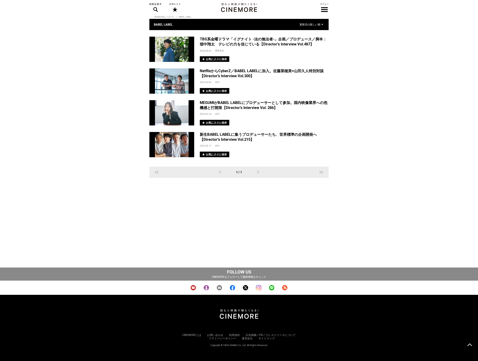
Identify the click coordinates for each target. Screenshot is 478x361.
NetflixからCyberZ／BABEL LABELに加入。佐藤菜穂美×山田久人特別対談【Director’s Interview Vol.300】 (262, 73)
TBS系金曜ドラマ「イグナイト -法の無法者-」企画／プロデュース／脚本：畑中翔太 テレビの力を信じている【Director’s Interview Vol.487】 (263, 41)
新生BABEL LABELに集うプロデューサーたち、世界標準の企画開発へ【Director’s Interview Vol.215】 (258, 137)
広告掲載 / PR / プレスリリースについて (271, 335)
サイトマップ (266, 338)
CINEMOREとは (191, 335)
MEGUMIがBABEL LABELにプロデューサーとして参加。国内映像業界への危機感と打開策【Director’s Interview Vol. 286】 (264, 105)
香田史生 (219, 50)
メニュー (324, 7)
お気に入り (174, 7)
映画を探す (155, 7)
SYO (217, 82)
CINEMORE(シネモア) (164, 17)
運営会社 (247, 338)
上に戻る (470, 345)
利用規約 (234, 335)
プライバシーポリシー (222, 338)
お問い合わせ (215, 335)
